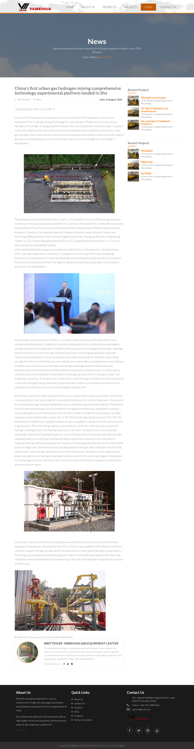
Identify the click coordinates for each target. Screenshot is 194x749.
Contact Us (79, 703)
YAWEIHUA (130, 745)
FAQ (76, 711)
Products (78, 715)
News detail (105, 57)
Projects (130, 7)
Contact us (168, 7)
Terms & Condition (83, 719)
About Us (88, 7)
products (109, 7)
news (148, 7)
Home (70, 7)
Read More (21, 730)
